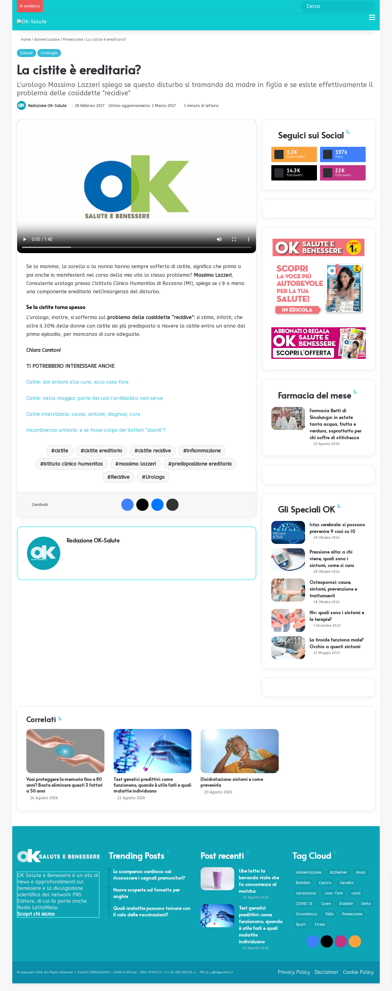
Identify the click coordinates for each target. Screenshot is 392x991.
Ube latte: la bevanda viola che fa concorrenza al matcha (259, 880)
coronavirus (306, 893)
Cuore (326, 904)
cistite (61, 451)
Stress (320, 924)
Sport (301, 924)
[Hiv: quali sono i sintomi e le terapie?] (288, 620)
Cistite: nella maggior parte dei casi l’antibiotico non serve (94, 398)
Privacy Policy (294, 972)
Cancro (325, 883)
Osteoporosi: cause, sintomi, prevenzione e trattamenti (333, 588)
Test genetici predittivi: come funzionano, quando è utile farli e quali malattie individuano (152, 785)
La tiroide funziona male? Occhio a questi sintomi (337, 642)
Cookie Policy (358, 972)
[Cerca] (361, 20)
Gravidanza (306, 914)
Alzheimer (338, 872)
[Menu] (372, 20)
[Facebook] (127, 505)
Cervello (346, 883)
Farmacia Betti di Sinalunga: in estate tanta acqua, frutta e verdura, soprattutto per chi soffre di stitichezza (335, 423)
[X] (142, 505)
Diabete (346, 904)
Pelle (330, 914)
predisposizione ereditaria (202, 464)
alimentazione (308, 872)
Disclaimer (326, 972)
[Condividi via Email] (172, 505)
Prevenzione (73, 39)
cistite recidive (154, 451)
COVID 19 (304, 904)
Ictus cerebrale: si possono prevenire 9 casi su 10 (337, 527)
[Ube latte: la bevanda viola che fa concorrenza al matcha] (217, 878)
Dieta (366, 904)
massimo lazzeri (137, 464)
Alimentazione (46, 39)
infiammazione (204, 451)
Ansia (360, 872)
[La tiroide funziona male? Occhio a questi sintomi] (288, 647)
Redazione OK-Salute (47, 106)
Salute (26, 53)
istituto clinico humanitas (73, 464)
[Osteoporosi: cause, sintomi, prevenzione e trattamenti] (288, 590)
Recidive (120, 477)
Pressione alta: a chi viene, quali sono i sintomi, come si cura (332, 558)
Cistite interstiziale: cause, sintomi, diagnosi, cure (83, 414)
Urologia (49, 53)
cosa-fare (334, 893)
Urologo (155, 477)
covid (355, 893)
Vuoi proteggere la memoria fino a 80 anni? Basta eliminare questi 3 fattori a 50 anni (64, 785)
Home (25, 39)
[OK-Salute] (32, 21)
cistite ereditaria (103, 451)
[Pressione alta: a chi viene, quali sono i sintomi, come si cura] (288, 559)
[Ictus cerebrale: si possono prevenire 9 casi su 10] (288, 532)
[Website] (70, 550)
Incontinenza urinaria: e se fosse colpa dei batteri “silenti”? (96, 430)
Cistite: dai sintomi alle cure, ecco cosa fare (77, 382)
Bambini (303, 883)
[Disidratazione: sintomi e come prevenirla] (240, 751)
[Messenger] (157, 505)
